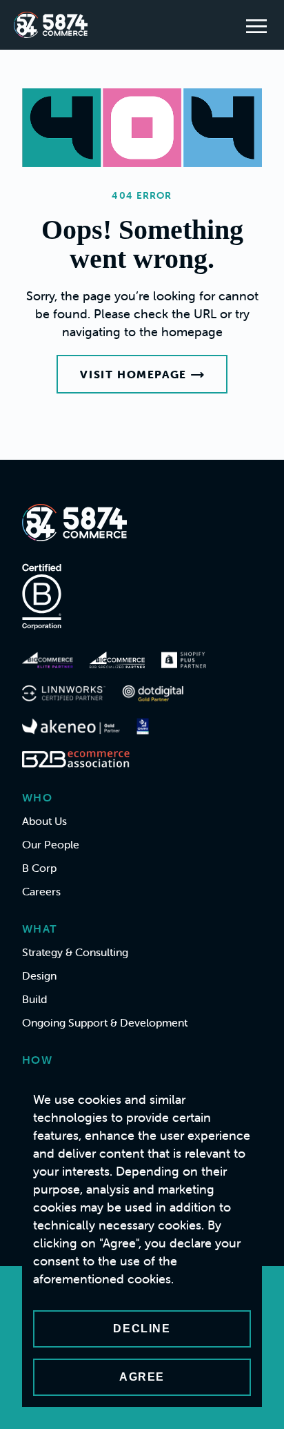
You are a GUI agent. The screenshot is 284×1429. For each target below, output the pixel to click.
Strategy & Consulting (75, 952)
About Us (44, 821)
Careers (41, 891)
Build (34, 999)
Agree (142, 1377)
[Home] (51, 25)
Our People (50, 844)
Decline (141, 1328)
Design (39, 975)
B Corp (39, 868)
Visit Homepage (133, 374)
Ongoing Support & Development (104, 1022)
